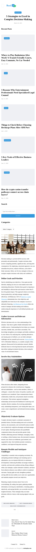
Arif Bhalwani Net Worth (20, 304)
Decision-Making (9, 503)
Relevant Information (17, 506)
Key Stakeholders (26, 503)
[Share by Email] (21, 512)
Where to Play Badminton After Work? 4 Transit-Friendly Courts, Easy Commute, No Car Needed (16, 57)
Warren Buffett (29, 339)
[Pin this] (29, 510)
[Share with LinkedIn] (27, 510)
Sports (7, 38)
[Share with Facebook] (21, 510)
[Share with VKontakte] (32, 510)
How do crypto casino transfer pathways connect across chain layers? (15, 192)
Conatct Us (14, 544)
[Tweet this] (23, 510)
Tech (6, 108)
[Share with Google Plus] (25, 510)
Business (18, 12)
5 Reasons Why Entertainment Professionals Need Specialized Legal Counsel (17, 92)
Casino (7, 172)
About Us (22, 544)
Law (6, 73)
